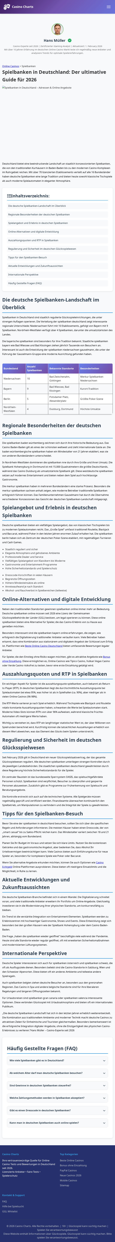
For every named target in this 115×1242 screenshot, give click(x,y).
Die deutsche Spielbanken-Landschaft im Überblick (37, 205)
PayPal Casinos (68, 1170)
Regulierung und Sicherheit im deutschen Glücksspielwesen (42, 248)
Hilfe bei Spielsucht (13, 1206)
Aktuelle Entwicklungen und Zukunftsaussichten (35, 266)
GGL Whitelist (10, 1211)
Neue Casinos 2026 (70, 1175)
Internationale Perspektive (23, 274)
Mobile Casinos (68, 1180)
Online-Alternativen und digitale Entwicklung (33, 231)
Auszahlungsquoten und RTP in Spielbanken (33, 240)
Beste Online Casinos (72, 1160)
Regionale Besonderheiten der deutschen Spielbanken (39, 214)
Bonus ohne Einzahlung (73, 1165)
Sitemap (64, 1185)
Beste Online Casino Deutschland (44, 646)
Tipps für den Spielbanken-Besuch (27, 257)
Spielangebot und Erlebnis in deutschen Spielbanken (38, 223)
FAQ (4, 1201)
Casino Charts (22, 7)
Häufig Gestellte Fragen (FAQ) (25, 283)
